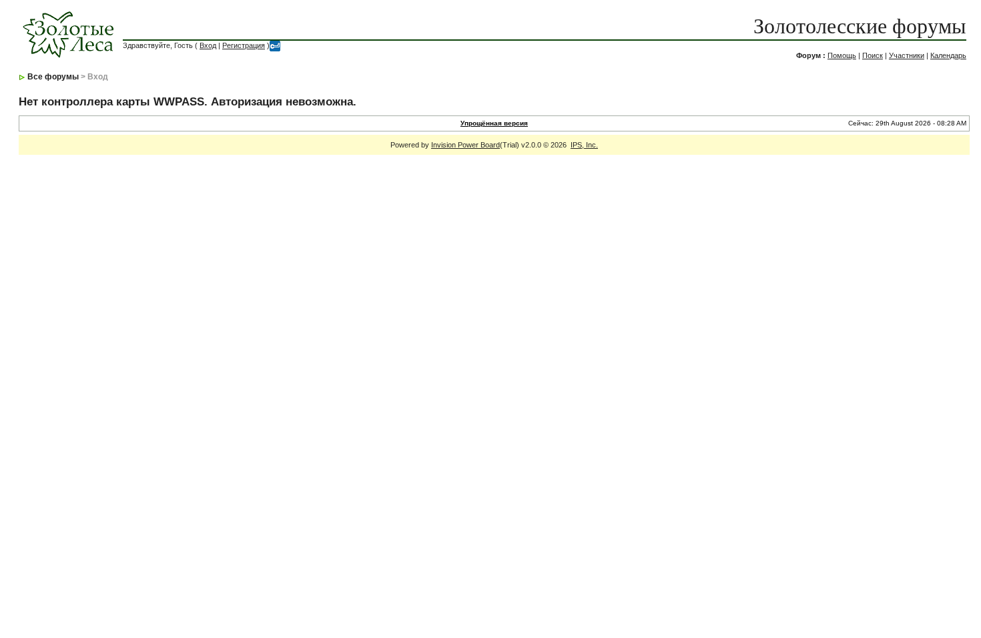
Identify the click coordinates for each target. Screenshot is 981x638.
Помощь (842, 55)
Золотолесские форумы (859, 26)
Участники (906, 55)
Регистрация (243, 45)
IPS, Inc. (584, 145)
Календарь (948, 55)
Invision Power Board (465, 145)
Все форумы (53, 76)
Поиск (872, 55)
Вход (208, 45)
